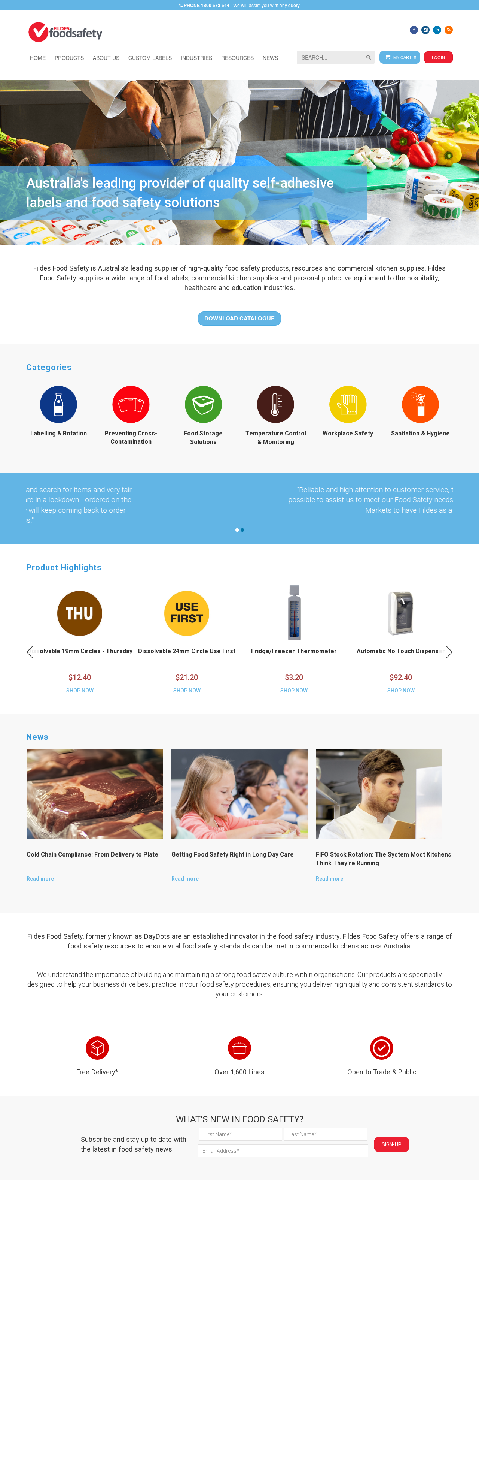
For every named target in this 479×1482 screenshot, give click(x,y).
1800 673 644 (215, 5)
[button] (196, 57)
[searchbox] (336, 57)
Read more (40, 879)
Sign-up (392, 1144)
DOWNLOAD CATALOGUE (239, 318)
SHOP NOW (80, 691)
